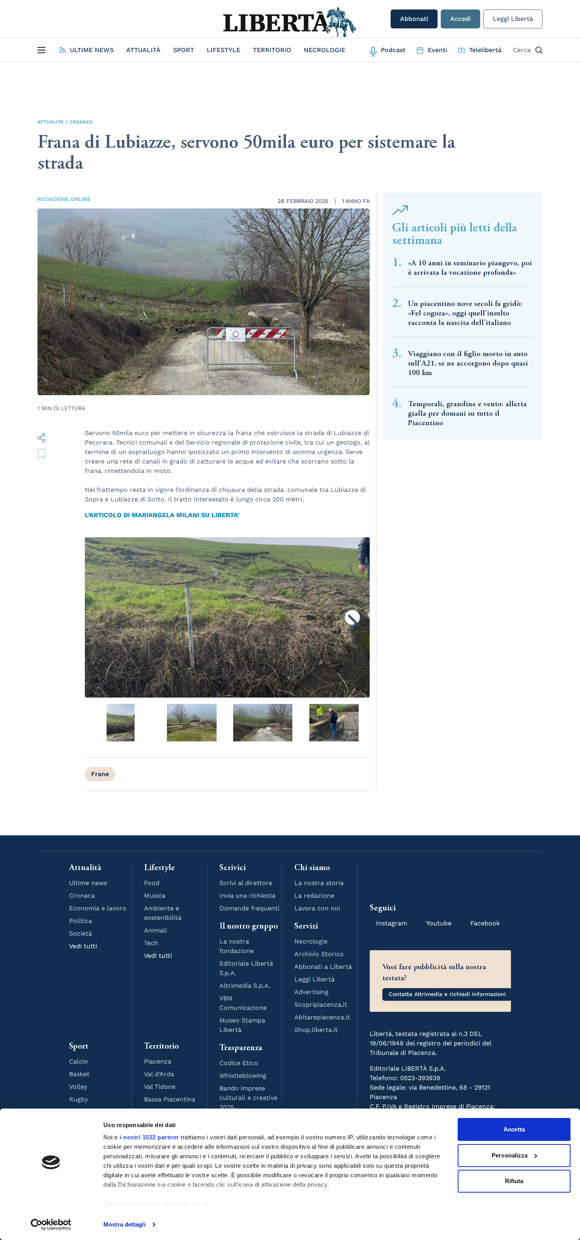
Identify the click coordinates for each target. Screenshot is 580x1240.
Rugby (78, 1099)
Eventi (437, 50)
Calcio (78, 1061)
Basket (79, 1074)
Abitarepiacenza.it (322, 1017)
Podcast (393, 50)
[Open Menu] (41, 50)
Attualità (143, 50)
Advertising (311, 992)
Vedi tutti (83, 946)
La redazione (314, 895)
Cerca (522, 50)
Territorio (272, 50)
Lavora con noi (317, 908)
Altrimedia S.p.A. (244, 985)
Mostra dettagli (124, 1224)
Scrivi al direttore (245, 883)
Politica (80, 921)
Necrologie (324, 50)
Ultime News (92, 50)
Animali (155, 930)
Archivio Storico (319, 954)
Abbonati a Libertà (323, 966)
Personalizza (510, 1155)
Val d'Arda (159, 1074)
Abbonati (414, 19)
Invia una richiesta (247, 895)
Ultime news (88, 883)
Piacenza (157, 1061)
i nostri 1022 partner (149, 1137)
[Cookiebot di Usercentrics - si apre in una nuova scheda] (51, 1225)
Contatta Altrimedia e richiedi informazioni (447, 994)
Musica (154, 895)
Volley (78, 1086)
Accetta (514, 1129)
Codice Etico (238, 1063)
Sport (183, 50)
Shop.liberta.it (316, 1030)
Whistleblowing (242, 1075)
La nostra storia (319, 883)
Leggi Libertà (513, 19)
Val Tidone (160, 1086)
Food (151, 883)
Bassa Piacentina (169, 1099)
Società (80, 933)
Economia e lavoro (97, 908)
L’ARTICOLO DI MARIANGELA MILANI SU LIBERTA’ (162, 515)
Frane (100, 774)
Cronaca (81, 122)
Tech (151, 943)
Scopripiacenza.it (320, 1004)
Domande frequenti (249, 908)
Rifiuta (514, 1181)
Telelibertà (485, 50)
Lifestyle (223, 50)
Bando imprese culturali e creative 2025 (248, 1097)
